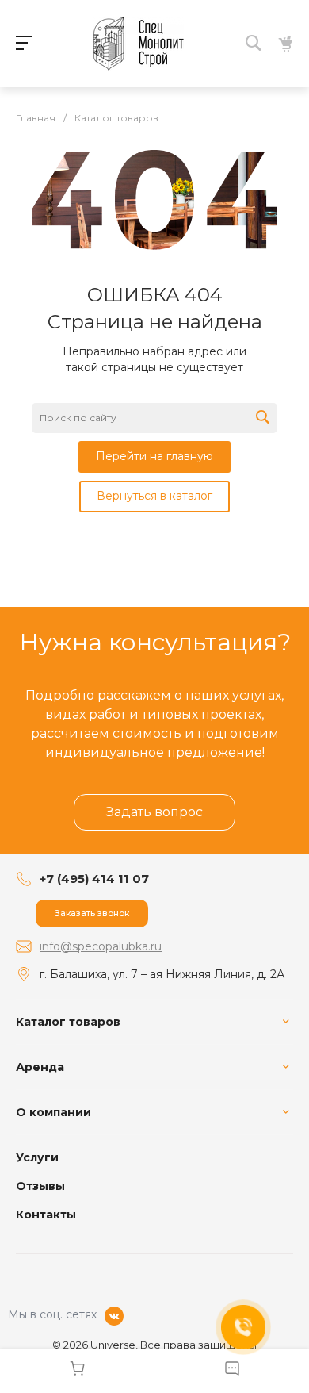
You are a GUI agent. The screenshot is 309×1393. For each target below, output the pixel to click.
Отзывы (40, 1186)
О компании (53, 1112)
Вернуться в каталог (154, 496)
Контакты (46, 1214)
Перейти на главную (154, 456)
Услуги (37, 1157)
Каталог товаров (68, 1022)
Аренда (40, 1067)
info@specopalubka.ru (101, 946)
